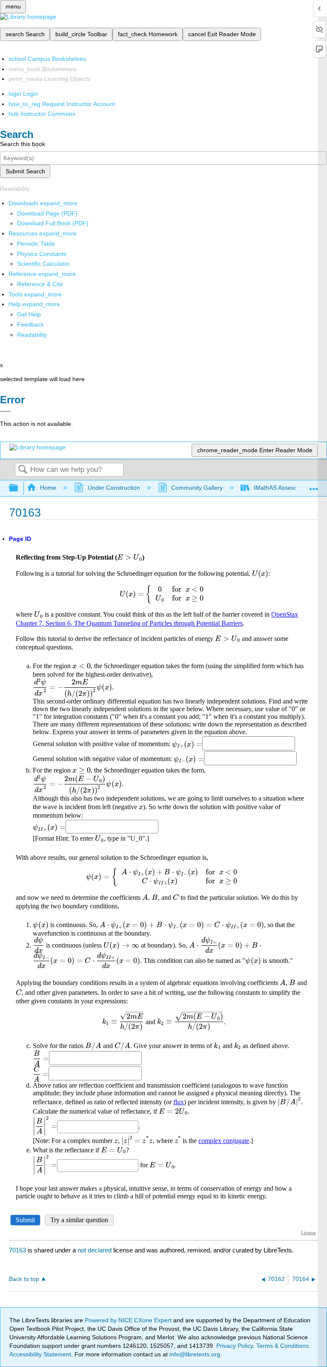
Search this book (22, 144)
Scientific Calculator (43, 263)
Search (22, 470)
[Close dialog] (5, 411)
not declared (95, 1250)
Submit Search (25, 171)
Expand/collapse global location (313, 485)
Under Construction (113, 487)
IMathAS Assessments (284, 487)
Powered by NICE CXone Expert (129, 1320)
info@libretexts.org (194, 1354)
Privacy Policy (234, 1345)
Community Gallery (196, 487)
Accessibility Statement (40, 1354)
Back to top (24, 1279)
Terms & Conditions (282, 1345)
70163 (17, 1250)
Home (48, 487)
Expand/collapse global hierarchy (19, 488)
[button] (30, 324)
